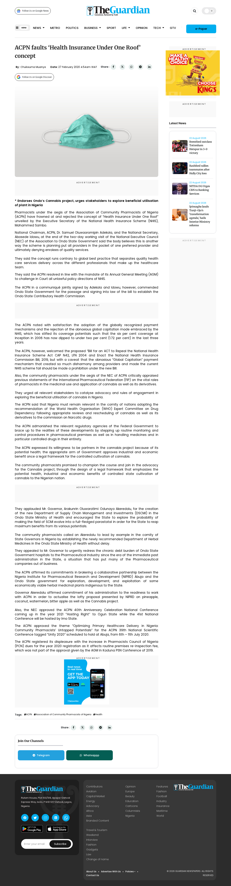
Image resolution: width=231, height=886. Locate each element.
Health (98, 714)
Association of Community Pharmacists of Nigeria (63, 714)
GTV (173, 28)
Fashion (161, 791)
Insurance (162, 806)
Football (161, 796)
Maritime (162, 811)
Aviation (91, 791)
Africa (89, 811)
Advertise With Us (111, 871)
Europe (130, 791)
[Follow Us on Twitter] (35, 817)
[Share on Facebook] (113, 67)
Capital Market (95, 796)
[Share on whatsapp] (131, 67)
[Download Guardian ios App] (57, 828)
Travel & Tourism (96, 830)
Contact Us (92, 875)
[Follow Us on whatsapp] (66, 817)
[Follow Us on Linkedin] (55, 817)
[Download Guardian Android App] (32, 828)
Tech (157, 28)
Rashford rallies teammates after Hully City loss (199, 169)
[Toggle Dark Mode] (209, 11)
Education (131, 801)
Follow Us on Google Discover (37, 77)
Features (162, 786)
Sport (111, 28)
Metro (55, 28)
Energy (90, 801)
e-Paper (201, 29)
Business (91, 28)
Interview (92, 840)
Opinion (141, 28)
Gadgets (92, 849)
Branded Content (97, 820)
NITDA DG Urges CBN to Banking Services (199, 190)
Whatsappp (91, 755)
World (160, 816)
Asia (89, 816)
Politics (72, 28)
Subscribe (60, 844)
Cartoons (131, 806)
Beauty (129, 796)
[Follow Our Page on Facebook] (25, 817)
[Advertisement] (193, 296)
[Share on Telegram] (140, 67)
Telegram (43, 755)
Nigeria (129, 816)
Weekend (92, 835)
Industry (161, 801)
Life (124, 28)
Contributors (94, 786)
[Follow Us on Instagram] (45, 817)
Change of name (97, 859)
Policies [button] (129, 871)
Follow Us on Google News (35, 10)
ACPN (29, 714)
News (37, 28)
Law (88, 854)
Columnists (132, 811)
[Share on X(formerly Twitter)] (122, 67)
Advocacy (92, 806)
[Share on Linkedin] (149, 67)
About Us (91, 871)
